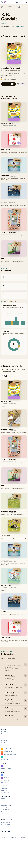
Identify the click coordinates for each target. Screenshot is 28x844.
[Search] (26, 2)
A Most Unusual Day (6, 586)
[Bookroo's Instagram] (2, 831)
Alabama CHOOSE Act (6, 801)
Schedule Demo (5, 780)
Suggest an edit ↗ (20, 26)
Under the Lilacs (5, 535)
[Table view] (2, 376)
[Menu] (2, 2)
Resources (3, 782)
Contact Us (4, 740)
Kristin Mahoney (16, 70)
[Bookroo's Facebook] (5, 831)
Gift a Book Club (5, 759)
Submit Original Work (6, 824)
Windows (3, 201)
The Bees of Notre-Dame (7, 429)
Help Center (4, 738)
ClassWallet (4, 811)
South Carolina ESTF (6, 805)
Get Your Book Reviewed (7, 822)
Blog (2, 733)
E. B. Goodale (6, 70)
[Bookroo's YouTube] (9, 831)
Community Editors (5, 792)
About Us (3, 731)
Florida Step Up (5, 809)
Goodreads (7, 79)
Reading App (4, 790)
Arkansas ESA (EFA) (6, 803)
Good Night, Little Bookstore (9, 232)
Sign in (21, 2)
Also (2, 258)
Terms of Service (13, 838)
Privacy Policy (23, 838)
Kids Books (2, 7)
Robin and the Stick (6, 149)
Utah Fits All (4, 807)
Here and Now (5, 175)
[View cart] (17, 2)
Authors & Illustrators (10, 7)
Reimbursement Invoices (7, 816)
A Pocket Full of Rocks (11, 68)
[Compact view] (5, 376)
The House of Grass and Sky (8, 511)
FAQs (2, 736)
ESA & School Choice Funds (7, 798)
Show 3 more (7, 670)
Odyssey (3, 814)
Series (18, 143)
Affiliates (3, 742)
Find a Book (4, 788)
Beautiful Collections (6, 768)
